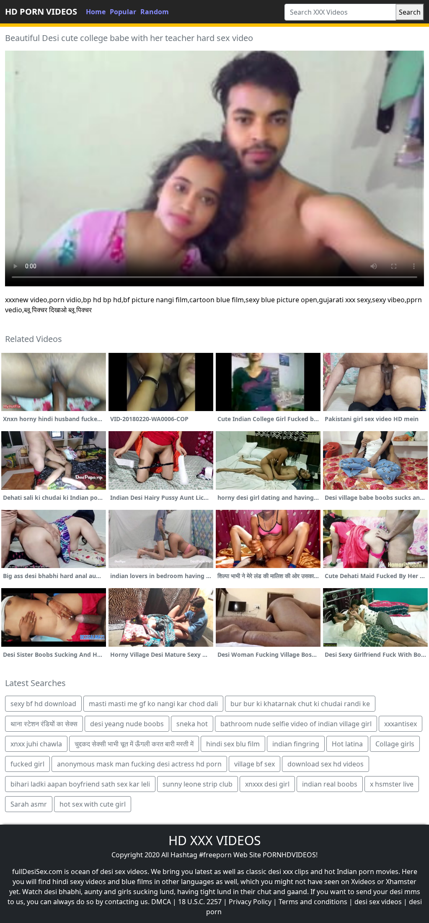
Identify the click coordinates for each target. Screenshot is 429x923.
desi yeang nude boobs (127, 723)
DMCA (161, 901)
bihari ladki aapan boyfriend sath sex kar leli (80, 784)
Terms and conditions (313, 901)
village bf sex (254, 764)
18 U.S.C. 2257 (200, 901)
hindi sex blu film (233, 743)
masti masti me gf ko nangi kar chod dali (153, 703)
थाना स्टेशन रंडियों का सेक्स (44, 723)
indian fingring (295, 743)
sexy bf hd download (43, 703)
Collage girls (394, 743)
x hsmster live (391, 784)
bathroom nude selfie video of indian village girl (296, 723)
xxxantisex (400, 723)
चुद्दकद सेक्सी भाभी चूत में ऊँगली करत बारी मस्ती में (134, 743)
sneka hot (192, 723)
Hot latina (347, 743)
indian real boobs (329, 784)
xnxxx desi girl (267, 784)
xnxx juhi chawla (36, 743)
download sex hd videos (325, 764)
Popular (123, 11)
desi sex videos (378, 901)
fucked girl (27, 764)
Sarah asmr (28, 804)
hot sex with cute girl (92, 804)
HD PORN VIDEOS (41, 11)
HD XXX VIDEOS (214, 840)
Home (96, 11)
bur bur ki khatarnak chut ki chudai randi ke (300, 703)
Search (410, 12)
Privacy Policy (250, 901)
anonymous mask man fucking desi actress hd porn (139, 764)
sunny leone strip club (198, 784)
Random (154, 11)
